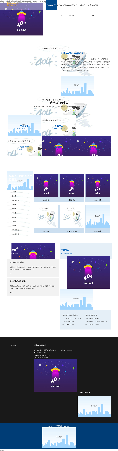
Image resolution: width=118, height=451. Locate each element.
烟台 (65, 426)
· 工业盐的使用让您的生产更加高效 (71, 318)
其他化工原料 (16, 234)
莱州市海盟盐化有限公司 (72, 53)
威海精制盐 (97, 231)
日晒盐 (14, 192)
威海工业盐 (46, 200)
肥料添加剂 (15, 230)
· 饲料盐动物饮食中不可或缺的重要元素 (96, 321)
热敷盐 (14, 204)
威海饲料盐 (46, 231)
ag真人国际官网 (57, 426)
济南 (62, 426)
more (11, 274)
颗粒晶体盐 (15, 200)
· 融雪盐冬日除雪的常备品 (92, 324)
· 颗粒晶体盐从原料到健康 (92, 318)
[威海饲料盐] (46, 217)
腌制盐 (14, 225)
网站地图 (57, 425)
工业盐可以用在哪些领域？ (18, 281)
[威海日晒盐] (72, 186)
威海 (68, 426)
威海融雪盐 (97, 200)
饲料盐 (14, 213)
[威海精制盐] (98, 217)
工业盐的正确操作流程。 (17, 262)
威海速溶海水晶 (72, 231)
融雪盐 (14, 208)
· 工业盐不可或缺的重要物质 (70, 315)
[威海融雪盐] (98, 186)
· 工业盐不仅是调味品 (91, 315)
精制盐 (14, 221)
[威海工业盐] (46, 186)
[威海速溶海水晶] (72, 217)
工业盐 (14, 196)
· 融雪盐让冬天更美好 (68, 324)
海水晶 (14, 217)
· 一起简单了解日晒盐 (68, 321)
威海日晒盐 (71, 200)
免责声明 (61, 425)
